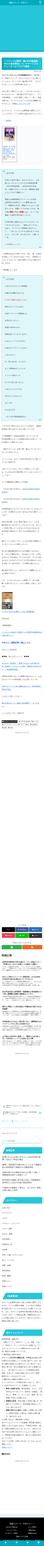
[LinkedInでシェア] (22, 942)
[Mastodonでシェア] (17, 930)
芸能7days (32, 1530)
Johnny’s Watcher (12, 1527)
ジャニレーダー (12, 1530)
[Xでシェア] (7, 930)
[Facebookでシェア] (7, 936)
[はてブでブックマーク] (17, 936)
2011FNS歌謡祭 (25, 721)
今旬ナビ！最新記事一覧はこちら (16, 642)
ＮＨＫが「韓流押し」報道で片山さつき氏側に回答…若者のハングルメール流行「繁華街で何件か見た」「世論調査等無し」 (21, 666)
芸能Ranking (32, 1533)
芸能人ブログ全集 (22, 1536)
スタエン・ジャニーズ (10, 721)
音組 (11, 727)
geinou (37, 499)
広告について (7, 1447)
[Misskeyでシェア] (36, 930)
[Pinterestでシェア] (12, 942)
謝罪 (5, 727)
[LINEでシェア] (36, 936)
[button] (40, 1141)
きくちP (35, 721)
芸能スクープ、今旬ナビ (18, 3)
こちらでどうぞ (24, 104)
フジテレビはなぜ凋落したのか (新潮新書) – (18, 612)
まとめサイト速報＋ (12, 1533)
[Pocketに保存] (27, 936)
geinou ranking (28, 499)
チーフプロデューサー (10, 724)
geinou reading (28, 489)
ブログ (22, 724)
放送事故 (34, 724)
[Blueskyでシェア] (27, 930)
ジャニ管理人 (32, 1527)
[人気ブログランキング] (6, 1454)
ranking (8, 120)
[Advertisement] (22, 28)
